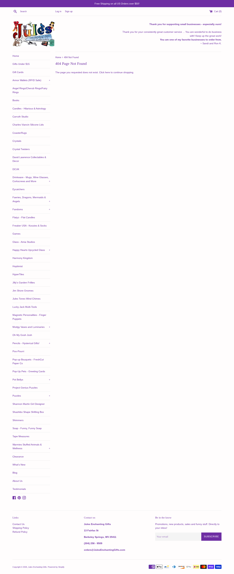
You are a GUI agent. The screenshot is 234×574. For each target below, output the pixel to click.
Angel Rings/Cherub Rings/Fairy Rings (30, 90)
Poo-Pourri (18, 351)
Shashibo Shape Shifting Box (28, 412)
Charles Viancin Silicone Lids (28, 124)
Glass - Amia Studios (24, 242)
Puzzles (31, 395)
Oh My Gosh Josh (22, 335)
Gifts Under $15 (21, 64)
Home (16, 56)
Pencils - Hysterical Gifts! (31, 343)
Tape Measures (21, 436)
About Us (17, 481)
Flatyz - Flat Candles (24, 217)
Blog (15, 472)
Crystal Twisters (21, 149)
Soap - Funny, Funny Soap (27, 428)
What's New (19, 464)
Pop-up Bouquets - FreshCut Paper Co (28, 361)
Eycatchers (18, 189)
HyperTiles (18, 274)
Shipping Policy (21, 528)
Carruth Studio (20, 116)
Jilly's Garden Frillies (24, 282)
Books (16, 100)
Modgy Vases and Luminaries (31, 327)
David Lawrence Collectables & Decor (29, 159)
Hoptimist (18, 266)
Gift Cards (18, 72)
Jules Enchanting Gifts (37, 567)
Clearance (18, 456)
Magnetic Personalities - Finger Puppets (29, 317)
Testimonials (19, 489)
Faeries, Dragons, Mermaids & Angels (31, 199)
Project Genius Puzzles (25, 387)
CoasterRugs (20, 132)
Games (16, 233)
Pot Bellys (31, 379)
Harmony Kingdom (23, 258)
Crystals (17, 141)
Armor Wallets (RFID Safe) (31, 80)
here (107, 72)
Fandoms (31, 209)
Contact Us (18, 524)
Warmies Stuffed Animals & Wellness (31, 446)
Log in (58, 11)
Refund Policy (20, 531)
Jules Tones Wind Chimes (26, 298)
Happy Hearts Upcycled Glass (31, 250)
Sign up (68, 11)
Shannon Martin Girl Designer (29, 404)
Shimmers (18, 420)
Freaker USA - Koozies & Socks (30, 225)
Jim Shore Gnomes (23, 290)
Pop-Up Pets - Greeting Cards (29, 371)
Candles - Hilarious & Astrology (29, 108)
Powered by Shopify (56, 567)
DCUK (16, 169)
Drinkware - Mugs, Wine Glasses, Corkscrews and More (31, 179)
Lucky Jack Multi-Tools (25, 307)
